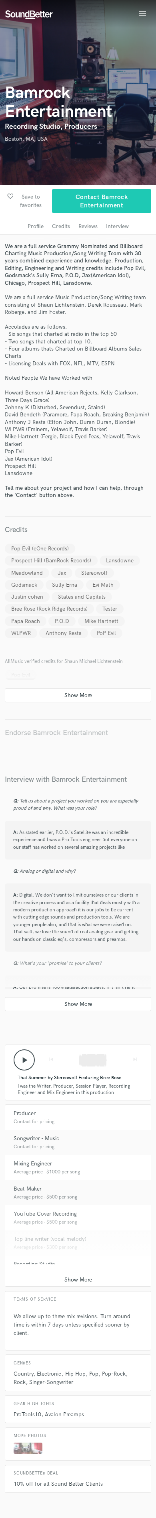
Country (23, 1373)
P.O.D (62, 621)
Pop (93, 1373)
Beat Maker (28, 1188)
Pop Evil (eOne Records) (40, 548)
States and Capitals (82, 596)
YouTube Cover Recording (45, 1213)
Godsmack (24, 585)
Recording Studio (34, 1264)
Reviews (88, 226)
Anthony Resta (64, 633)
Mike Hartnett (101, 621)
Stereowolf (94, 573)
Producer (25, 1113)
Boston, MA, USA (26, 139)
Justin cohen (27, 596)
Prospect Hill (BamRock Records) (51, 560)
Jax (62, 573)
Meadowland (27, 573)
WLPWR (21, 633)
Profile (36, 226)
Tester (109, 608)
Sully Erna (64, 585)
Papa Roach (25, 621)
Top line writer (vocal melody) (50, 1239)
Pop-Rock (114, 1373)
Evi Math (103, 585)
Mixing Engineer (33, 1163)
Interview (117, 226)
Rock (20, 1382)
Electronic (49, 1373)
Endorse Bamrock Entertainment (56, 732)
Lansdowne (120, 560)
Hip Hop (75, 1373)
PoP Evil (106, 633)
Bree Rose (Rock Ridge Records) (49, 608)
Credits (61, 226)
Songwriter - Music (36, 1138)
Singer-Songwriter (51, 1382)
